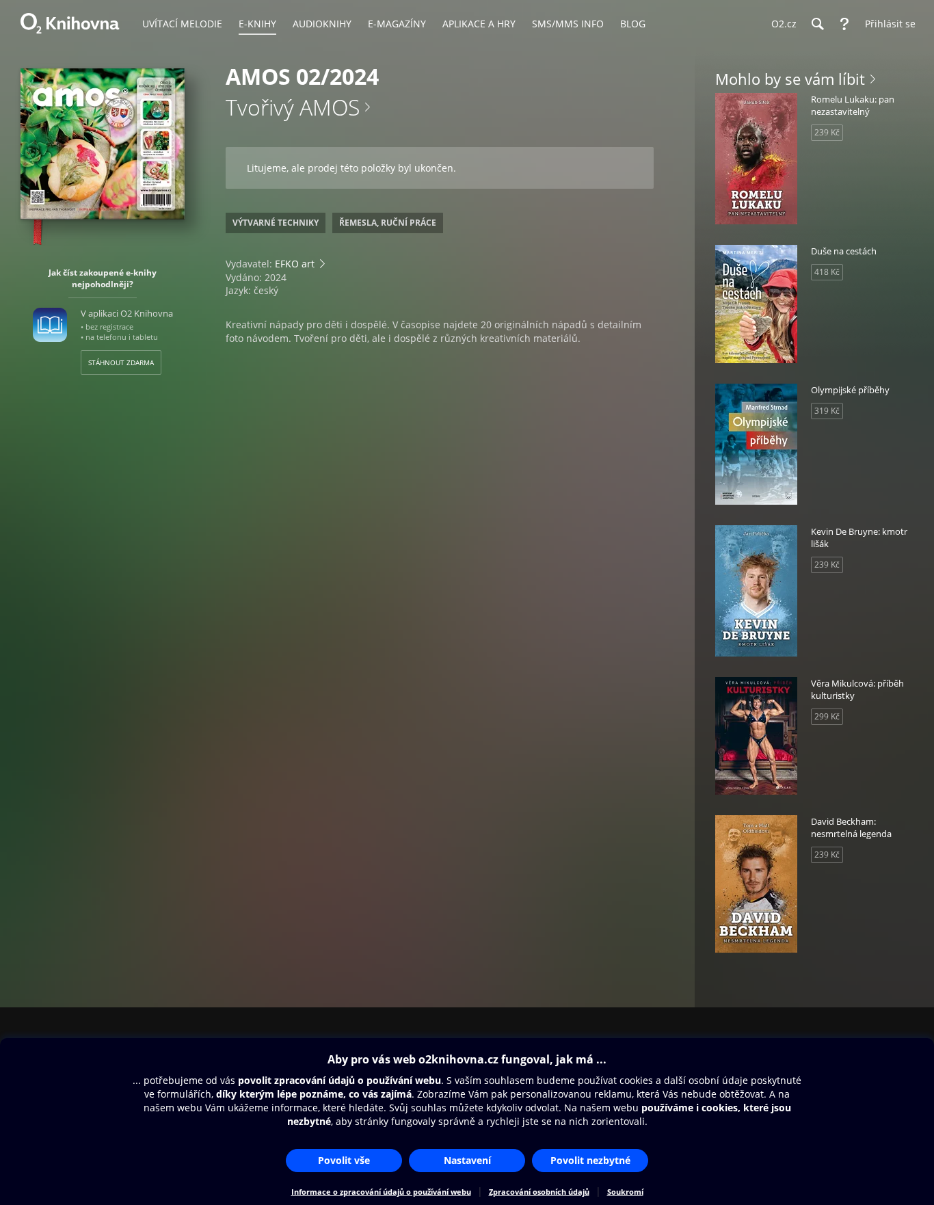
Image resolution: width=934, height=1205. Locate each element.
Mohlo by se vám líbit (790, 78)
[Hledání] (817, 24)
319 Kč (827, 410)
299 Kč (827, 716)
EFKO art (295, 263)
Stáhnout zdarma (121, 362)
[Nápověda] (844, 24)
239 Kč (827, 132)
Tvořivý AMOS (293, 107)
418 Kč (827, 272)
